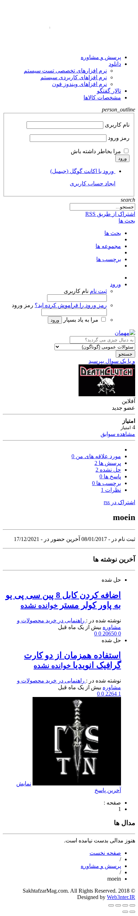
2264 (110, 694)
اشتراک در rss (119, 502)
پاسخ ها (110, 476)
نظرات (111, 490)
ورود (122, 158)
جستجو (125, 354)
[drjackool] (77, 783)
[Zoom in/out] (125, 905)
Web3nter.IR (121, 897)
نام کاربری (117, 125)
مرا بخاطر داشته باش (96, 151)
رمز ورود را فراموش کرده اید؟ (71, 305)
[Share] (118, 905)
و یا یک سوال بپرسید (111, 361)
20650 (109, 633)
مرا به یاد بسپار (80, 320)
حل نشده (108, 470)
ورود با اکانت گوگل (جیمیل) (82, 171)
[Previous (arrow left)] (132, 912)
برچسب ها (106, 483)
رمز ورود (119, 138)
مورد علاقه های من (96, 456)
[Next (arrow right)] (125, 912)
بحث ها (127, 221)
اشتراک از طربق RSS (110, 214)
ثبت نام (98, 291)
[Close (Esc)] (111, 905)
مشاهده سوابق (117, 434)
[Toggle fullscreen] (132, 905)
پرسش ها (107, 463)
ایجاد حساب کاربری (92, 183)
